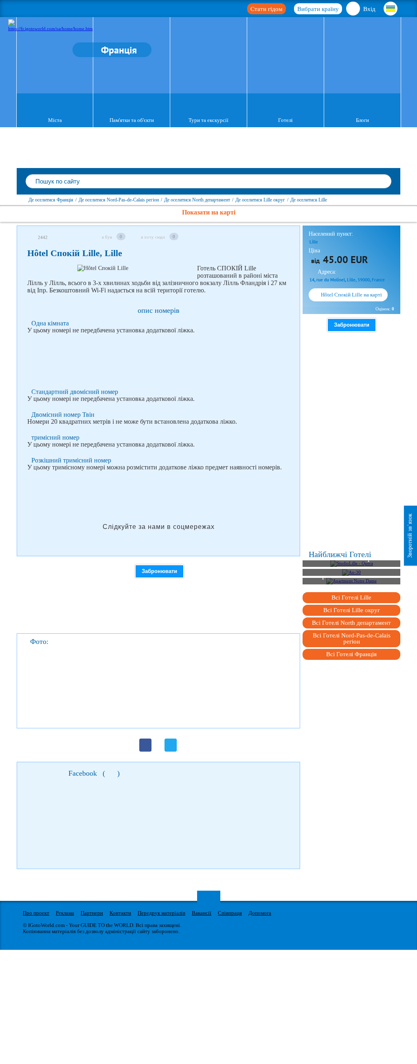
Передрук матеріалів (161, 913)
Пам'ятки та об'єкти (132, 120)
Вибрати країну (318, 9)
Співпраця (230, 913)
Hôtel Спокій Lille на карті (351, 295)
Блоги (362, 120)
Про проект (36, 913)
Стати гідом (266, 9)
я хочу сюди (153, 236)
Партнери (92, 913)
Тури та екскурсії (208, 120)
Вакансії (201, 913)
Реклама (65, 913)
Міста (55, 120)
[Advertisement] (175, 361)
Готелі (285, 120)
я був (107, 236)
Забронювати (159, 571)
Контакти (120, 913)
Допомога (259, 913)
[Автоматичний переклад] (189, 270)
